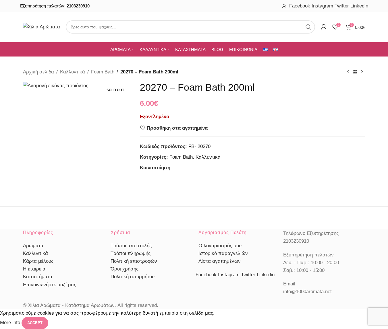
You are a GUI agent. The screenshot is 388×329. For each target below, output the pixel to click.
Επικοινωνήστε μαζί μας (49, 284)
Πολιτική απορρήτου (133, 276)
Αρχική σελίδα (38, 72)
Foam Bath (102, 72)
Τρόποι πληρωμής (130, 253)
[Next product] (361, 72)
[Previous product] (348, 72)
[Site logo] (41, 26)
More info (11, 322)
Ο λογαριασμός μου (220, 245)
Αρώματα (33, 245)
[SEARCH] (308, 27)
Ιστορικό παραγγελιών (223, 253)
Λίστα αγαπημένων (219, 261)
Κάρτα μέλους (38, 261)
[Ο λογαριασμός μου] (284, 6)
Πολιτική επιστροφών (134, 261)
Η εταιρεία (34, 269)
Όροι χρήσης (124, 269)
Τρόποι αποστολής (131, 245)
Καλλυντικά (72, 72)
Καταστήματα (37, 276)
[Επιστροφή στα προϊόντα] (355, 72)
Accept (35, 323)
